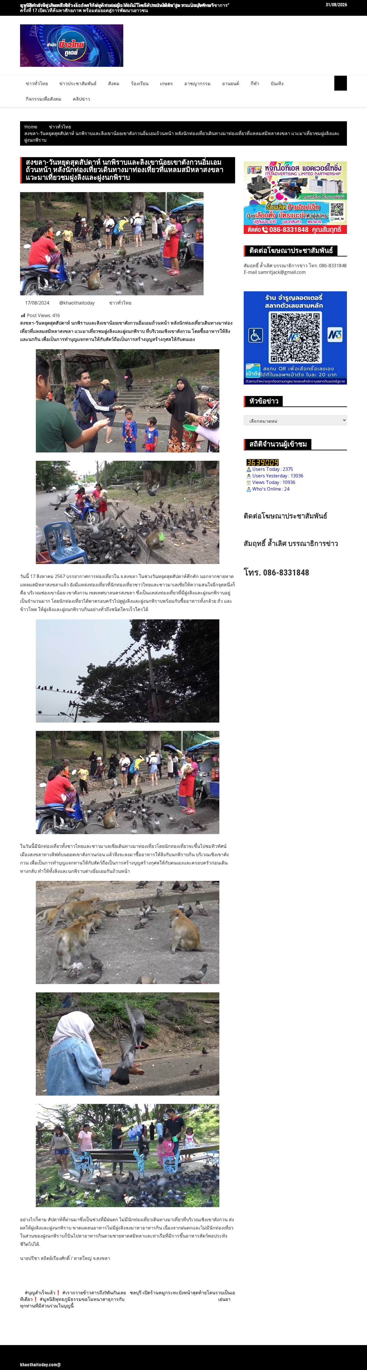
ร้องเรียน (140, 83)
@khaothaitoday (77, 303)
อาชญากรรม (197, 83)
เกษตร (166, 83)
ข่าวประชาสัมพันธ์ (78, 83)
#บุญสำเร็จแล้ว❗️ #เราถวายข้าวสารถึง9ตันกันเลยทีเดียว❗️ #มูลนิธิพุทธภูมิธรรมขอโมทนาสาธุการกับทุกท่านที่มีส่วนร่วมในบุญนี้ (73, 1299)
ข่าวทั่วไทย (37, 83)
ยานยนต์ (230, 83)
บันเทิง (277, 83)
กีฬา (255, 83)
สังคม (114, 83)
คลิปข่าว (81, 99)
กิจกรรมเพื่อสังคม (43, 99)
